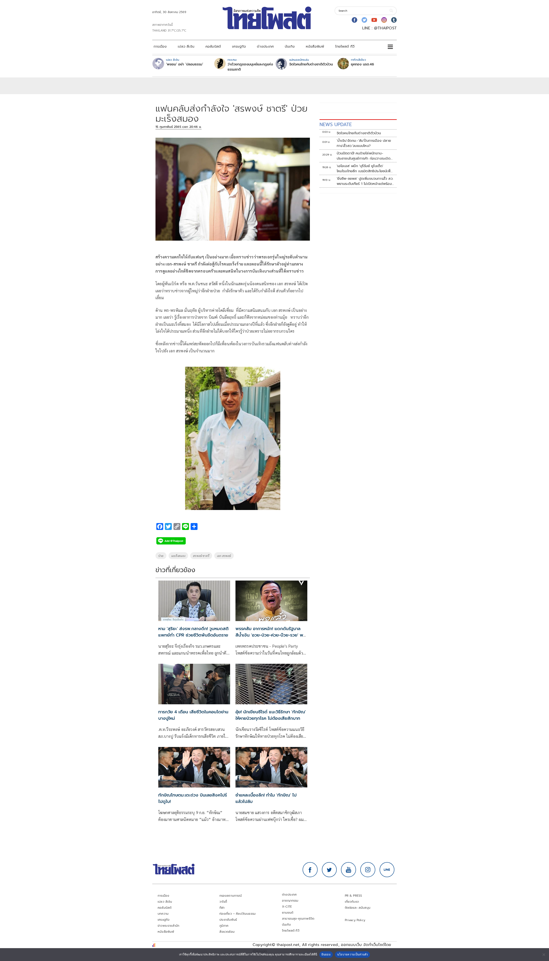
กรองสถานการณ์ (230, 895)
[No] (543, 954)
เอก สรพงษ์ (224, 556)
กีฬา (222, 907)
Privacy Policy (355, 920)
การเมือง (160, 46)
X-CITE (287, 906)
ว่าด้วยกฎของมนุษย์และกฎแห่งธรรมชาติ (250, 67)
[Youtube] (374, 20)
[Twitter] (364, 20)
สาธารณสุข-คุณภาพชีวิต (298, 918)
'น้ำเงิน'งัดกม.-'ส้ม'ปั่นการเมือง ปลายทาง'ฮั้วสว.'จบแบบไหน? (364, 143)
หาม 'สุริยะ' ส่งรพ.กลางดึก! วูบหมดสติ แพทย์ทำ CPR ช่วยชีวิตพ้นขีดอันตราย (193, 631)
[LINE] (387, 870)
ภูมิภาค (224, 925)
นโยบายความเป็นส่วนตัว (352, 954)
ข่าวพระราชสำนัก (168, 925)
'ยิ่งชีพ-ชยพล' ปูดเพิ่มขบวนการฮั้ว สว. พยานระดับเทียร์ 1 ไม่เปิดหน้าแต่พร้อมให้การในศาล (365, 181)
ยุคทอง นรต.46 (362, 64)
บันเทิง (290, 46)
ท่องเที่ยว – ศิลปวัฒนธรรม (237, 913)
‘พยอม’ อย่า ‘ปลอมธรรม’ (184, 64)
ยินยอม (326, 954)
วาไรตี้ (223, 901)
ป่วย (161, 556)
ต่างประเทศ (265, 46)
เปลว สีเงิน (186, 46)
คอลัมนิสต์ (213, 46)
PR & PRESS (353, 895)
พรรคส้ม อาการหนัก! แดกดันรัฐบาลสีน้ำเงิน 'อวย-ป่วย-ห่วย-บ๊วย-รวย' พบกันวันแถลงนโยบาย (270, 635)
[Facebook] (354, 20)
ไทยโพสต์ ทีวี (344, 46)
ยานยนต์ (287, 912)
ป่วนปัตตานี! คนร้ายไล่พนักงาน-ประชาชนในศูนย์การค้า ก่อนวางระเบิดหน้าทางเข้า (364, 156)
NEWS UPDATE (336, 124)
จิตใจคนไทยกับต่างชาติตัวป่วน (311, 64)
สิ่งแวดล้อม (227, 931)
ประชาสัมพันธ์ (228, 919)
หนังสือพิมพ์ (315, 46)
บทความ (163, 913)
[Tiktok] (394, 20)
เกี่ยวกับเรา (352, 901)
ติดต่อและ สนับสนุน (358, 907)
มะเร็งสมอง (178, 556)
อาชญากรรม (290, 900)
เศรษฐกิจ (239, 46)
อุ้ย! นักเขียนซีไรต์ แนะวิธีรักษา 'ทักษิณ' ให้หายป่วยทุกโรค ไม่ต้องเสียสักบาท (270, 715)
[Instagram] (384, 20)
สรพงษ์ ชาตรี (201, 556)
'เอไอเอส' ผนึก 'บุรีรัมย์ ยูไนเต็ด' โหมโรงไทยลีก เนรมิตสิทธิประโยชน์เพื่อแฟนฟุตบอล (365, 168)
